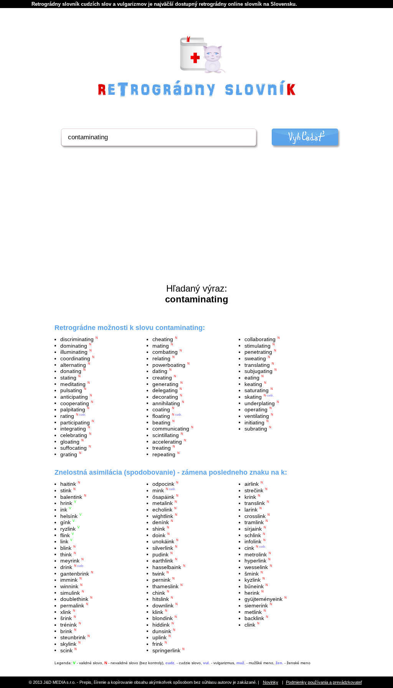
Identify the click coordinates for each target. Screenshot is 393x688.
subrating (255, 429)
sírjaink (253, 529)
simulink (70, 592)
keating (253, 384)
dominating (73, 345)
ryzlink (68, 529)
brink (66, 631)
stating (68, 378)
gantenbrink (74, 573)
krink (250, 496)
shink (158, 529)
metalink (162, 503)
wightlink (162, 516)
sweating (255, 358)
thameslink (165, 586)
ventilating (256, 416)
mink (158, 490)
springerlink (166, 650)
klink (157, 612)
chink (158, 592)
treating (161, 448)
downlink (162, 605)
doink (158, 535)
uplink (159, 637)
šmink (251, 573)
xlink (65, 612)
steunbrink (73, 637)
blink (65, 548)
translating (257, 364)
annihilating (166, 403)
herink (251, 592)
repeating (163, 454)
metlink (253, 612)
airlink (251, 484)
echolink (162, 510)
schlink (252, 535)
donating (70, 371)
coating (161, 409)
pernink (161, 580)
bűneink (254, 586)
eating (251, 378)
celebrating (73, 435)
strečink (253, 490)
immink (69, 580)
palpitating (72, 409)
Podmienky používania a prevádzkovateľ (324, 682)
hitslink (160, 599)
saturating (256, 390)
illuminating (74, 352)
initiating (254, 422)
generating (165, 384)
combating (165, 352)
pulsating (71, 390)
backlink (254, 618)
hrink (66, 503)
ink (63, 510)
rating (67, 416)
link (64, 541)
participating (75, 422)
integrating (73, 429)
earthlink (162, 561)
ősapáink (163, 496)
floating (161, 416)
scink (66, 650)
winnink (69, 586)
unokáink (163, 541)
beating (161, 422)
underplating (259, 403)
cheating (162, 339)
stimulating (257, 345)
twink (158, 573)
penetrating (258, 352)
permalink (72, 605)
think (66, 554)
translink (254, 503)
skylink (68, 644)
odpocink (163, 484)
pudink (160, 554)
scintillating (165, 435)
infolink (252, 541)
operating (256, 409)
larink (251, 510)
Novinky (270, 682)
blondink (162, 618)
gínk (65, 522)
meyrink (69, 561)
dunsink (161, 631)
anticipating (74, 397)
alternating (73, 364)
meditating (73, 384)
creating (162, 378)
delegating (165, 390)
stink (65, 490)
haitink (68, 484)
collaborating (260, 339)
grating (68, 454)
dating (159, 371)
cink (249, 548)
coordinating (75, 358)
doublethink (74, 599)
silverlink (162, 548)
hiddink (161, 625)
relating (161, 358)
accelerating (167, 441)
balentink (71, 496)
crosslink (255, 516)
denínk (160, 522)
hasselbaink (166, 567)
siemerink (256, 605)
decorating (165, 397)
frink (157, 644)
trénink (68, 625)
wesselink (256, 567)
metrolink (255, 554)
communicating (170, 429)
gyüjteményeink (263, 599)
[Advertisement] (196, 225)
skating (253, 397)
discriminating (77, 339)
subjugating (258, 371)
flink (65, 535)
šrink (66, 618)
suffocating (73, 448)
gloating (69, 441)
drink (66, 567)
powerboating (168, 364)
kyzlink (252, 580)
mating (160, 345)
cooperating (74, 403)
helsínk (69, 516)
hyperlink (255, 561)
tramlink (254, 522)
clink (249, 625)
